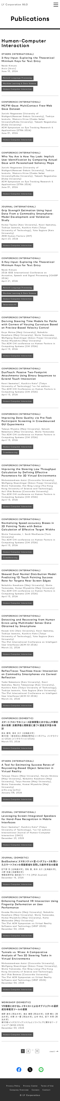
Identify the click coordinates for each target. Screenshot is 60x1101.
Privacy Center (30, 1086)
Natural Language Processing (17, 78)
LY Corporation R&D (15, 4)
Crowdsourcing (10, 452)
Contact (46, 1090)
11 (37, 1051)
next (52, 1051)
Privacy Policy (13, 1086)
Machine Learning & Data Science (19, 83)
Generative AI (9, 304)
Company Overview (19, 1090)
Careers (35, 1090)
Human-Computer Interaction (17, 89)
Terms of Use (47, 1086)
